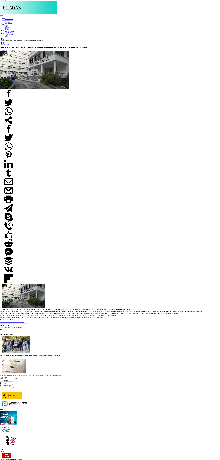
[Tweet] (8, 106)
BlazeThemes (19, 459)
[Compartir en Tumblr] (8, 176)
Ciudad (3, 24)
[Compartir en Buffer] (8, 264)
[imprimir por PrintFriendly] (8, 203)
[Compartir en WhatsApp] (8, 115)
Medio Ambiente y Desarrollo (7, 20)
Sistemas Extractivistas (9, 34)
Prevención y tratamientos (9, 31)
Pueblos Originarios (8, 23)
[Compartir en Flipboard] (8, 282)
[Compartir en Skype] (8, 220)
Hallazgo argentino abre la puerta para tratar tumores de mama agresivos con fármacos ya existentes (30, 355)
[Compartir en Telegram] (8, 212)
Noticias (3, 33)
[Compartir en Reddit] (8, 247)
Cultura (3, 18)
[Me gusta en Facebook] (8, 238)
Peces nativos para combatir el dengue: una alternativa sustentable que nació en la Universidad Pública (30, 375)
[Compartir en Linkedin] (8, 168)
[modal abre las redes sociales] (8, 124)
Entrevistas (7, 29)
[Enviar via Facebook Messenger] (8, 256)
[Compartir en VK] (8, 273)
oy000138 (2, 50)
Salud (3, 30)
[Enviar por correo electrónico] (8, 185)
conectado (10, 327)
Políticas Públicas (8, 27)
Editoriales (6, 28)
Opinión (6, 36)
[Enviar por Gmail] (8, 194)
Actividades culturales (9, 19)
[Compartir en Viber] (8, 229)
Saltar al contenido (3, 0)
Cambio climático (8, 21)
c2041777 (2, 377)
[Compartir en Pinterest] (8, 159)
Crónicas (6, 25)
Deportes (6, 35)
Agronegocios (7, 22)
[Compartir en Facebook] (8, 97)
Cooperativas (7, 26)
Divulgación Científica (9, 32)
